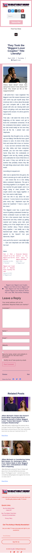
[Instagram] (16, 10)
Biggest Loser (17, 60)
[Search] (23, 16)
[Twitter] (12, 10)
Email (4, 338)
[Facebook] (9, 10)
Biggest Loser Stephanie (17, 290)
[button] (16, 34)
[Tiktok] (19, 10)
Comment (6, 308)
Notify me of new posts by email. (15, 360)
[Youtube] (22, 10)
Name (4, 331)
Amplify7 (13, 549)
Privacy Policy (9, 518)
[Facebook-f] (10, 552)
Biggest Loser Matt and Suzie (12, 287)
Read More (5, 435)
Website (5, 345)
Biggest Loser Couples (20, 285)
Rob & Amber (18, 292)
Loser (9, 292)
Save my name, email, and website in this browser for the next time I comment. (14, 355)
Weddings (26, 292)
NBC (13, 292)
